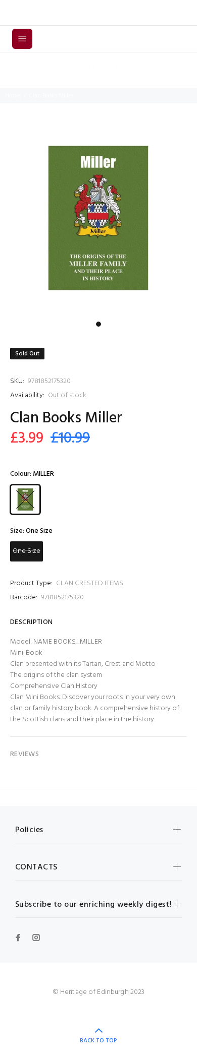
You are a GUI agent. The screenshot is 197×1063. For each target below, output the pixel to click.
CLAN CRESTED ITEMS (89, 583)
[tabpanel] (98, 218)
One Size (26, 551)
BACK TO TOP (98, 1041)
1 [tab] (98, 324)
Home (13, 96)
